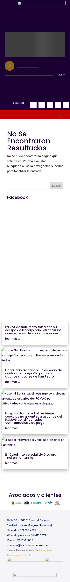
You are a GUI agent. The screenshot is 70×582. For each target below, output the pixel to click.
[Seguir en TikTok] (58, 105)
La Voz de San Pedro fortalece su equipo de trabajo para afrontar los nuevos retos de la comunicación (33, 330)
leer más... (12, 338)
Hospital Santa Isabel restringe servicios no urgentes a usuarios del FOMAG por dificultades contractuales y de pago (33, 418)
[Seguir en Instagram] (41, 105)
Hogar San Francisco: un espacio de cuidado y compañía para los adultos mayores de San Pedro (33, 373)
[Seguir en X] (50, 105)
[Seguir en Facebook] (33, 105)
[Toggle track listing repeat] (8, 83)
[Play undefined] (9, 66)
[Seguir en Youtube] (66, 105)
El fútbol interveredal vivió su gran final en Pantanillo (31, 456)
